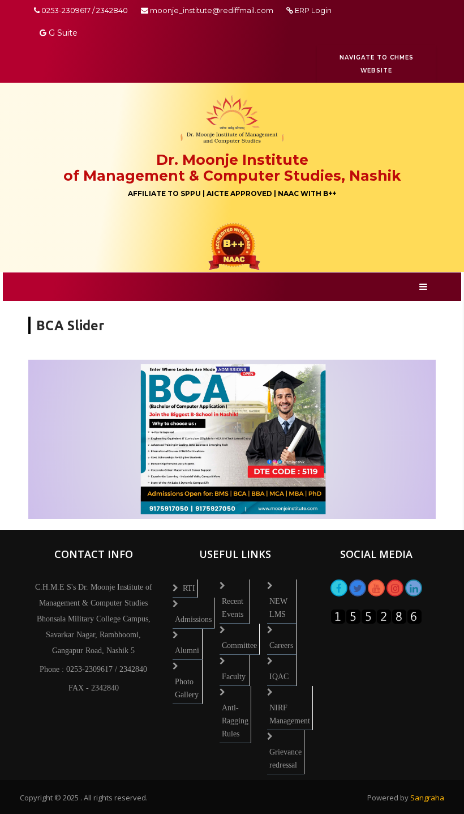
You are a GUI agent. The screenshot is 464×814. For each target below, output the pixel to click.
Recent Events (232, 608)
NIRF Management (289, 714)
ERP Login (312, 10)
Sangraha (427, 797)
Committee (239, 645)
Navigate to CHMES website (377, 64)
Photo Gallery (187, 688)
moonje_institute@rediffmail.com (211, 10)
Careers (281, 645)
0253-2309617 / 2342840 (84, 10)
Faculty (234, 676)
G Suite (62, 33)
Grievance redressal (285, 758)
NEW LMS (278, 608)
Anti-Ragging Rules (235, 721)
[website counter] (376, 615)
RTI (189, 588)
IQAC (279, 676)
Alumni (187, 650)
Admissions (193, 619)
